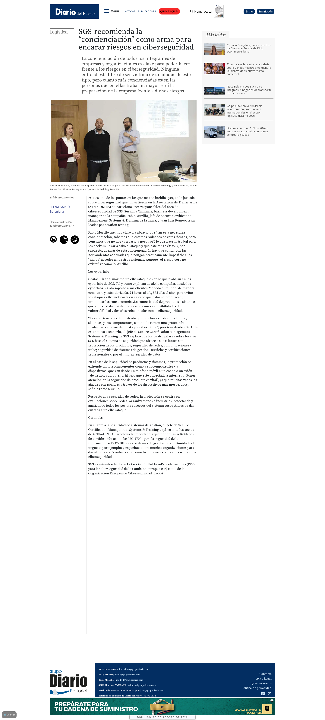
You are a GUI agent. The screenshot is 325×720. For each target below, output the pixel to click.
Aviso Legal (264, 678)
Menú (115, 11)
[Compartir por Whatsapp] (75, 239)
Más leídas (216, 35)
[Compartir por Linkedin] (53, 239)
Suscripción (266, 11)
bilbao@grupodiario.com (127, 674)
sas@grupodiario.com (153, 690)
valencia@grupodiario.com (142, 685)
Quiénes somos (261, 683)
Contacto (265, 674)
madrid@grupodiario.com (129, 680)
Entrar (249, 11)
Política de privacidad (256, 688)
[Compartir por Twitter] (64, 239)
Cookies (9, 714)
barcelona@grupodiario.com (134, 669)
